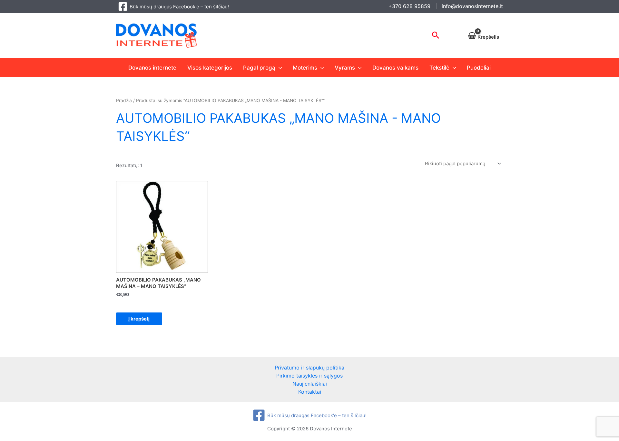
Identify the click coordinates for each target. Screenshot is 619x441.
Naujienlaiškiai (309, 383)
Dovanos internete (152, 67)
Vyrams (345, 67)
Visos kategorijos (209, 67)
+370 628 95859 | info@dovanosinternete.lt (445, 6)
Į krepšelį (139, 319)
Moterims (305, 67)
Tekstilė (439, 67)
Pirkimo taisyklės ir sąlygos (309, 375)
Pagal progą (259, 67)
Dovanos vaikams (395, 67)
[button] (436, 35)
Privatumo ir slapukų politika (309, 367)
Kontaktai (309, 391)
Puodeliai (479, 67)
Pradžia (124, 100)
